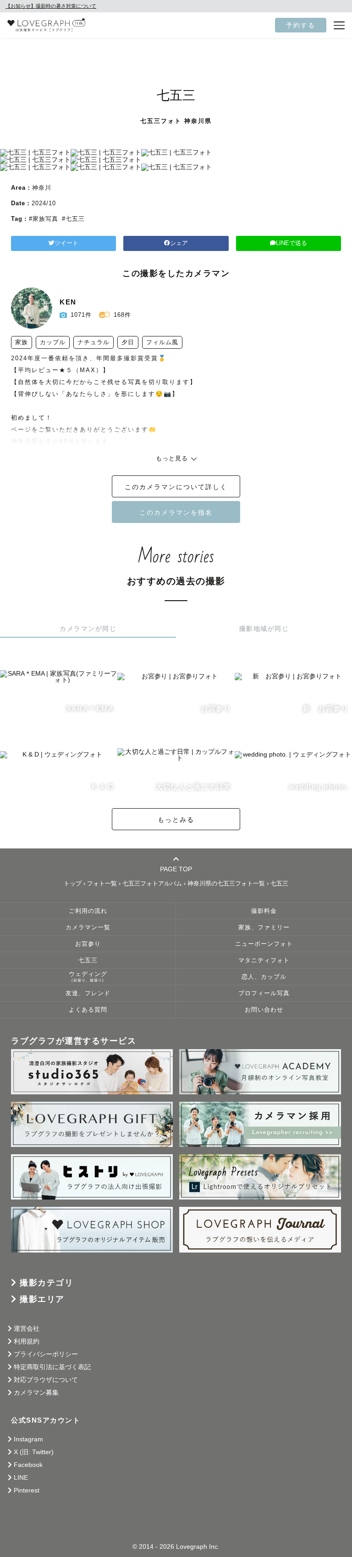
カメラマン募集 (36, 1392)
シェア (179, 243)
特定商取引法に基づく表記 (52, 1366)
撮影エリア (42, 1299)
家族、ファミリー (264, 927)
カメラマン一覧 (88, 927)
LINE (21, 1477)
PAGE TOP (176, 868)
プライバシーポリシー (46, 1354)
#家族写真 (43, 218)
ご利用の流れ (88, 911)
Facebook (28, 1464)
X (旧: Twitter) (34, 1452)
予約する (300, 25)
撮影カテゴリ (46, 1282)
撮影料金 (264, 911)
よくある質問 (88, 1010)
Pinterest (26, 1490)
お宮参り (88, 944)
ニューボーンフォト (264, 944)
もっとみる (176, 819)
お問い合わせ (264, 1010)
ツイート (66, 243)
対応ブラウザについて (46, 1379)
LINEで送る (291, 243)
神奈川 (41, 187)
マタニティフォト (264, 960)
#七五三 (73, 218)
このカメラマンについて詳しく (176, 487)
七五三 (88, 960)
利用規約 (26, 1341)
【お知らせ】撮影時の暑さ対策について (51, 6)
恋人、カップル (264, 977)
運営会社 (26, 1328)
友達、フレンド (88, 993)
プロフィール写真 (264, 993)
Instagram (28, 1439)
